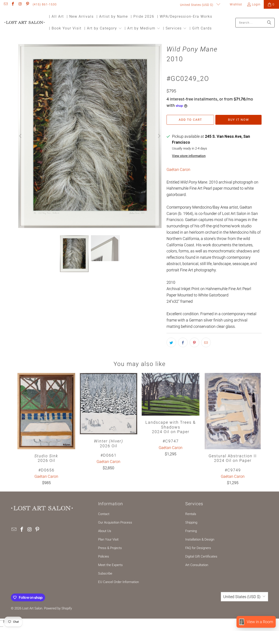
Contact (103, 514)
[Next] (158, 136)
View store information (189, 156)
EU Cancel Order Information (118, 582)
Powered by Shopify (58, 608)
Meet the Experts (110, 565)
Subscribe (105, 573)
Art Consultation (196, 565)
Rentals (190, 514)
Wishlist (235, 4)
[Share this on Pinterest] (194, 342)
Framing (191, 531)
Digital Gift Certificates (201, 556)
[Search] (269, 22)
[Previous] (20, 136)
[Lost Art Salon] (24, 23)
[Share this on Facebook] (183, 342)
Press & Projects (110, 548)
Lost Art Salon (32, 608)
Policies (103, 556)
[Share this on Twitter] (171, 342)
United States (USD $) (197, 5)
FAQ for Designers (198, 548)
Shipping (191, 522)
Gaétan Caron (178, 169)
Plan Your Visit (108, 539)
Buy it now (238, 119)
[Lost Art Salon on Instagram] (20, 4)
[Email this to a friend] (206, 342)
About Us (104, 531)
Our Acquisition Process (115, 522)
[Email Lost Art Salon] (5, 4)
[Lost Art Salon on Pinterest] (27, 4)
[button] (103, 29)
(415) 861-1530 (45, 4)
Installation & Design (199, 539)
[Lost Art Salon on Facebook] (13, 4)
